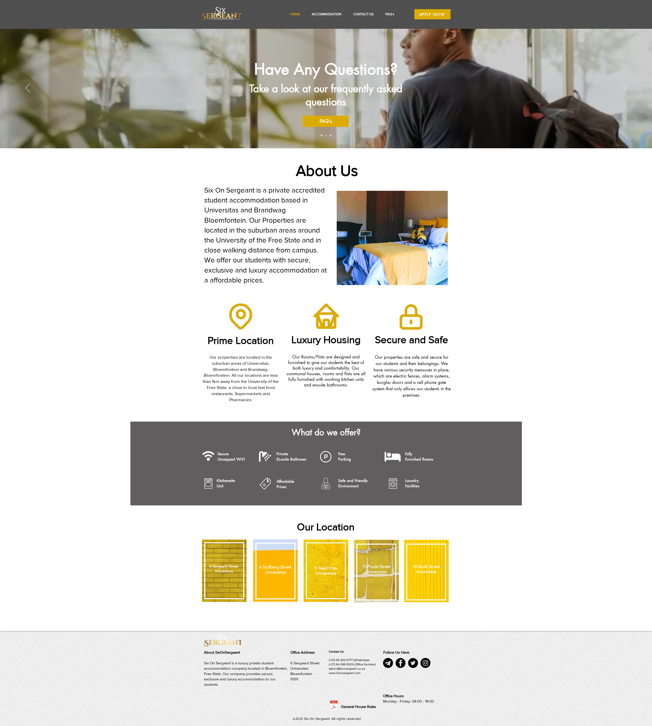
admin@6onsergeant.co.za (347, 668)
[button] (326, 14)
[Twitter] (413, 663)
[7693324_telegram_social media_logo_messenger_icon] (388, 663)
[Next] (624, 88)
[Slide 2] (326, 135)
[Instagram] (425, 663)
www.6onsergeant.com (345, 673)
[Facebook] (400, 663)
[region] (224, 571)
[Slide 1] (321, 135)
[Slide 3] (330, 135)
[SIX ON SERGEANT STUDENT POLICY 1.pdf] (334, 706)
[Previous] (27, 88)
